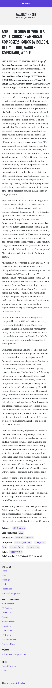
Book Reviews (8, 603)
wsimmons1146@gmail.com (14, 654)
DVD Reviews (8, 612)
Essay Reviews (8, 621)
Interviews (6, 626)
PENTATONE (16, 552)
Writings (6, 580)
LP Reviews (7, 635)
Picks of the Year (9, 639)
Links (4, 671)
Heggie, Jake (33, 547)
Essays (5, 617)
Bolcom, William (23, 542)
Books (4, 584)
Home (4, 571)
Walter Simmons (26, 14)
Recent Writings (9, 666)
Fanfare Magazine (24, 537)
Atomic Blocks (17, 683)
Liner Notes (7, 630)
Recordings (7, 589)
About (4, 575)
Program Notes (8, 644)
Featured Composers (11, 593)
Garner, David (16, 547)
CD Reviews (19, 528)
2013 (21, 533)
